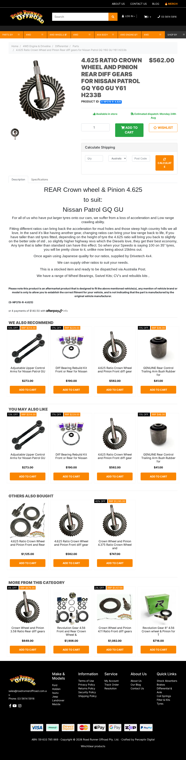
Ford (54, 685)
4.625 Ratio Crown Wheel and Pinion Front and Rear (27, 543)
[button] (128, 16)
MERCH (172, 3)
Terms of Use (86, 680)
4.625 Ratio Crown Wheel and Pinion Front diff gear (115, 369)
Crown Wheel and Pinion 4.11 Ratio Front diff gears (115, 629)
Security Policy (87, 692)
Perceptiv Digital (145, 739)
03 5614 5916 (169, 16)
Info (65, 310)
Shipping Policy (87, 696)
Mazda (56, 704)
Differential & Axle (164, 690)
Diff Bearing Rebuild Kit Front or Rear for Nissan (71, 369)
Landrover (58, 700)
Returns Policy (86, 688)
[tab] (18, 179)
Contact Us (137, 688)
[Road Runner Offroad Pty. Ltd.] (28, 14)
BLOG (155, 3)
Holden (56, 688)
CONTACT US (138, 3)
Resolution (110, 688)
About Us (136, 680)
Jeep (55, 696)
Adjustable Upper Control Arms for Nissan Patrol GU (27, 369)
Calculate (164, 164)
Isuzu (55, 692)
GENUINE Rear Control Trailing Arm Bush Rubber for (158, 371)
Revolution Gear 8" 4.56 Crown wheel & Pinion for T (158, 631)
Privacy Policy (86, 684)
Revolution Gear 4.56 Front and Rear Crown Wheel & (71, 631)
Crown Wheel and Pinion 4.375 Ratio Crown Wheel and (115, 545)
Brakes (161, 684)
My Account (111, 680)
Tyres (160, 703)
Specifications (39, 179)
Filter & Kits (163, 699)
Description (18, 179)
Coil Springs (164, 696)
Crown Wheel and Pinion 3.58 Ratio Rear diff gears (27, 629)
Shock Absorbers (167, 680)
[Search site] (113, 17)
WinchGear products (93, 746)
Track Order (111, 684)
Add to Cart (131, 130)
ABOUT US (118, 3)
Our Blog (136, 684)
